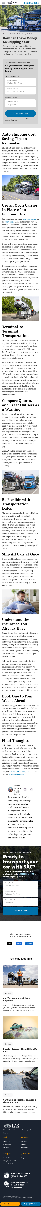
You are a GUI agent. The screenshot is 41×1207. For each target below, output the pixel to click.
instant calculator (16, 774)
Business (23, 1144)
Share (19, 943)
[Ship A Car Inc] (12, 2)
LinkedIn (29, 943)
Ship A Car (14, 771)
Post (9, 943)
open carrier (10, 221)
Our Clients (7, 1144)
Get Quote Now (10, 1204)
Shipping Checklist (9, 1161)
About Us (6, 1141)
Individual (23, 1141)
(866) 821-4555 (31, 3)
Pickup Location (12, 80)
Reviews (6, 1147)
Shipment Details (12, 101)
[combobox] (18, 104)
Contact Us (7, 1158)
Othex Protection (9, 1164)
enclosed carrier (30, 219)
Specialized (24, 1147)
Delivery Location (12, 89)
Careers (23, 1161)
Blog (22, 1158)
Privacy (22, 1164)
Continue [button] (18, 113)
